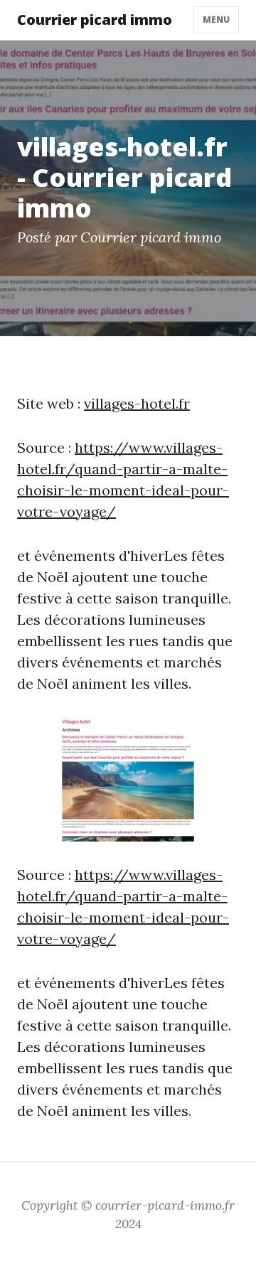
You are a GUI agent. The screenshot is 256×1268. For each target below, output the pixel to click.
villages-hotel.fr (137, 403)
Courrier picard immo (94, 19)
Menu (216, 20)
